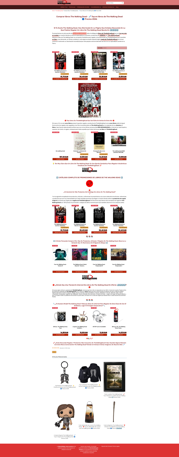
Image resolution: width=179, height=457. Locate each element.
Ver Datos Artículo (60, 159)
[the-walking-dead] (60, 141)
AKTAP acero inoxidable (99, 326)
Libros (54, 352)
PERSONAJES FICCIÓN (83, 7)
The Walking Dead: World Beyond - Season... (79, 265)
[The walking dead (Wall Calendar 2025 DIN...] (118, 141)
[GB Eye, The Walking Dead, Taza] (60, 316)
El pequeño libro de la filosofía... (99, 151)
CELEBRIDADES (95, 7)
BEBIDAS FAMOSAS (108, 7)
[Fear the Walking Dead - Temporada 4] (118, 254)
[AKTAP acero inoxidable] (99, 316)
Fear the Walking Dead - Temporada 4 (118, 265)
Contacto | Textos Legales (114, 446)
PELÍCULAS (72, 7)
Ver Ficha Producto (60, 271)
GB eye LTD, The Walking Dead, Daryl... (118, 327)
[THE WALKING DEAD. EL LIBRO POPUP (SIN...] (99, 60)
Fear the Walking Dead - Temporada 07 (99, 265)
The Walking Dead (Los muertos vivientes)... (60, 71)
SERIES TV (63, 7)
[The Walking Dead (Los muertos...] (118, 60)
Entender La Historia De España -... (79, 151)
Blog (117, 7)
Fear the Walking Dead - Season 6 (60, 265)
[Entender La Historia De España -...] (80, 141)
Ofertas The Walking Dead (60, 232)
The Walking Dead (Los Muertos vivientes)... (80, 225)
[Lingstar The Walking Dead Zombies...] (80, 316)
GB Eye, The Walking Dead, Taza (60, 327)
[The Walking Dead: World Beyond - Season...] (80, 254)
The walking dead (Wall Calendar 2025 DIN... (119, 151)
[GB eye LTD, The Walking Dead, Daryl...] (118, 316)
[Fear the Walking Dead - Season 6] (60, 254)
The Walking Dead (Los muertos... (119, 71)
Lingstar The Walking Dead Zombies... (80, 327)
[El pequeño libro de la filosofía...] (99, 141)
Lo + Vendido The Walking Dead (60, 78)
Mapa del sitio (104, 446)
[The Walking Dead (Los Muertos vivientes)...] (80, 214)
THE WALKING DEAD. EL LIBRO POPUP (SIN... (99, 71)
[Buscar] (122, 3)
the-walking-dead (60, 151)
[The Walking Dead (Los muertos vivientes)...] (60, 60)
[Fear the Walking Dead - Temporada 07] (99, 254)
